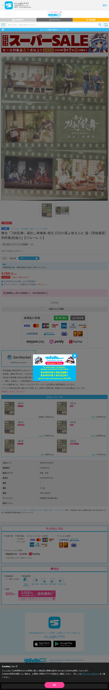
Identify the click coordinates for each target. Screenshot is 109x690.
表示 (105, 5)
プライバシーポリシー (90, 674)
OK (54, 685)
